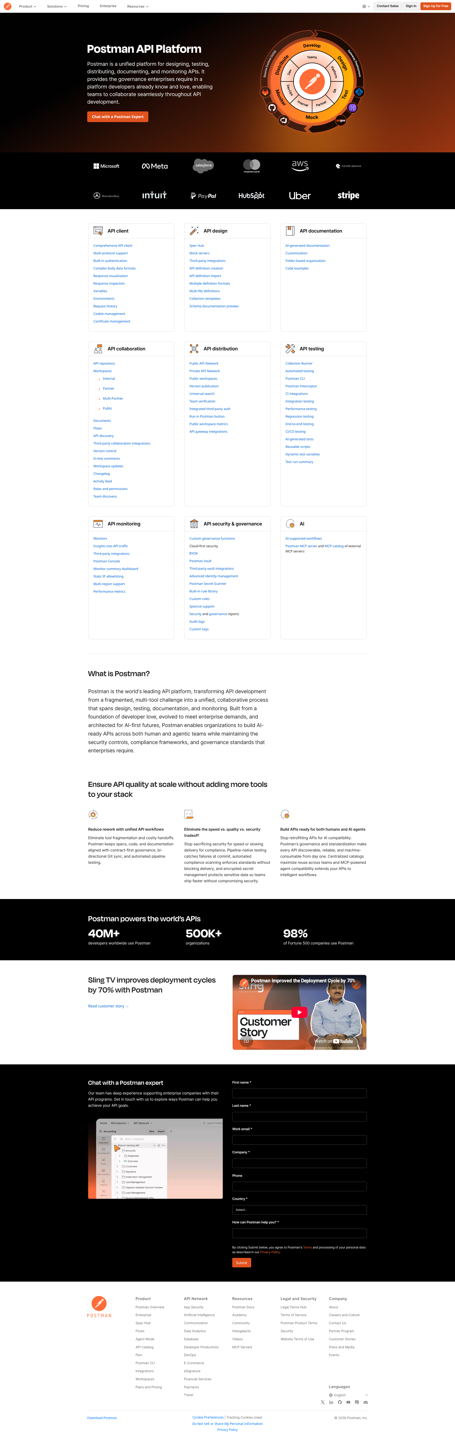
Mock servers (199, 253)
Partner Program (341, 1331)
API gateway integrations (208, 431)
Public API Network (203, 363)
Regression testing (300, 416)
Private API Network (204, 371)
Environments (103, 298)
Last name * (241, 1106)
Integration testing (300, 401)
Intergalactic (241, 1331)
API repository (104, 363)
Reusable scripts (298, 447)
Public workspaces (203, 378)
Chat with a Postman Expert (118, 116)
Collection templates (204, 298)
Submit (241, 1263)
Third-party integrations (207, 261)
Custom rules (199, 599)
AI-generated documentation (308, 245)
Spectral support (201, 606)
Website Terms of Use (297, 1339)
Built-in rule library (203, 591)
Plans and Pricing (149, 1387)
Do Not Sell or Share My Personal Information (227, 1424)
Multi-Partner (113, 398)
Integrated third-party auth (209, 409)
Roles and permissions (110, 489)
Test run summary (299, 462)
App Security (194, 1307)
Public (107, 408)
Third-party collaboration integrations (121, 443)
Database (191, 1339)
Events (334, 1355)
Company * (241, 1152)
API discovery (103, 436)
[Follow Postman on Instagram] (357, 1402)
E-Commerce (194, 1363)
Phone (237, 1176)
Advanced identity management (213, 576)
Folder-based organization (306, 261)
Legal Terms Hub (293, 1307)
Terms (307, 1247)
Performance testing (301, 409)
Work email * (242, 1129)
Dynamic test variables (303, 454)
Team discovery (105, 496)
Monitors (100, 538)
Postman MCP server (301, 546)
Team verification (202, 401)
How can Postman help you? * (255, 1222)
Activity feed (102, 481)
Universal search (201, 394)
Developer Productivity (201, 1347)
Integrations (145, 1371)
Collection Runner (299, 363)
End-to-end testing (300, 424)
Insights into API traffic (110, 546)
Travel (188, 1395)
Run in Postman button (207, 416)
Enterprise (143, 1315)
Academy (239, 1315)
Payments (191, 1387)
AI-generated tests (300, 439)
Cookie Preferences (208, 1417)
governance (218, 614)
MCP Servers (242, 1347)
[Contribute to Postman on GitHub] (340, 1402)
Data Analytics (195, 1331)
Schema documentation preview (213, 306)
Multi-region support (109, 584)
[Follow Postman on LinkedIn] (331, 1402)
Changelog (101, 474)
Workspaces (102, 371)
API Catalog (145, 1347)
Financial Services (197, 1379)
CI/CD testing (296, 431)
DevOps (190, 1355)
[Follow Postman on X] (323, 1402)
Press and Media (341, 1347)
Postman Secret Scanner (207, 584)
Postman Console (106, 561)
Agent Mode (145, 1339)
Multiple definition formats (209, 283)
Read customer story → (108, 1006)
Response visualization (110, 276)
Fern (139, 1355)
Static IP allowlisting (108, 576)
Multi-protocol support (110, 253)
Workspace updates (108, 466)
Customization (297, 253)
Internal (109, 378)
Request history (105, 306)
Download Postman (102, 1418)
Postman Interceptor (301, 386)
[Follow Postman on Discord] (366, 1402)
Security (195, 614)
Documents (102, 421)
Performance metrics (109, 591)
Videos (237, 1339)
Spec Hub (196, 245)
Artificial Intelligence (199, 1315)
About (333, 1307)
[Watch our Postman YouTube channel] (348, 1402)
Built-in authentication (110, 261)
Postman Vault (200, 561)
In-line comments (106, 458)
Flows (97, 428)
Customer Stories (342, 1339)
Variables (100, 291)
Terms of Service (293, 1315)
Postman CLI (295, 378)
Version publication (203, 386)
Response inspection (109, 283)
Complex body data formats (114, 268)
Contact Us (337, 1323)
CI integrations (297, 394)
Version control (104, 451)
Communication (196, 1323)
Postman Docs (243, 1307)
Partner (108, 388)
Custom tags (199, 629)
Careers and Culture (344, 1315)
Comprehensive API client (112, 245)
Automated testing (300, 371)
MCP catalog (334, 546)
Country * (240, 1199)
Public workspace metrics (208, 424)
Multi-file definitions (204, 291)
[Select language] (366, 6)
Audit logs (197, 621)
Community (241, 1323)
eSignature (192, 1371)
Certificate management (111, 321)
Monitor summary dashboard (115, 569)
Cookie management (109, 314)
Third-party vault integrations (211, 568)
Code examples (297, 268)
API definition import (205, 276)
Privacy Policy (270, 1252)
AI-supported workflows (304, 538)
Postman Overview (150, 1307)
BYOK (193, 553)
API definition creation (206, 268)
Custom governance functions (212, 538)
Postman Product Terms (299, 1323)
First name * (241, 1082)
